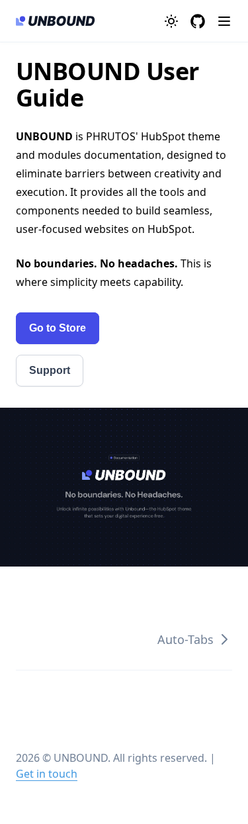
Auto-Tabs (185, 639)
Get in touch (46, 773)
